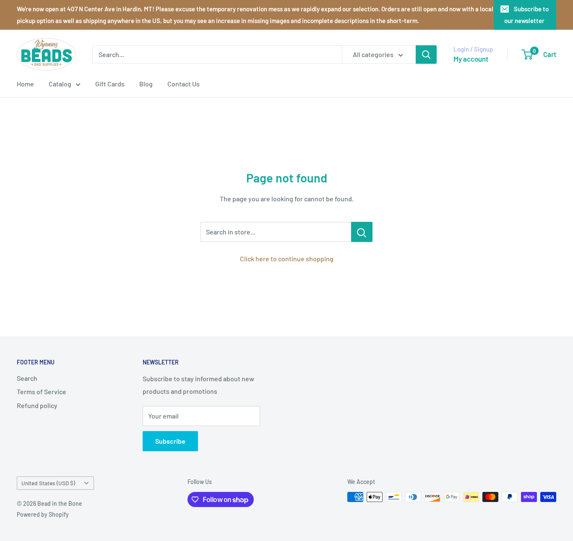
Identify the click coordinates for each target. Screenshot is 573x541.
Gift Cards (110, 84)
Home (25, 84)
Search (27, 378)
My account (470, 59)
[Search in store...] (361, 232)
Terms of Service (41, 391)
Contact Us (183, 84)
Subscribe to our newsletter (526, 14)
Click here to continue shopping (286, 259)
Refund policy (37, 405)
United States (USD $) (48, 482)
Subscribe (170, 441)
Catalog (60, 84)
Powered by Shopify (43, 514)
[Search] (426, 54)
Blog (146, 84)
